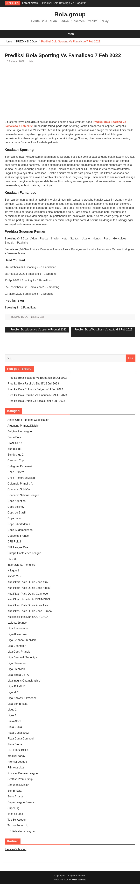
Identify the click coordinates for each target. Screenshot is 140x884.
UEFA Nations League (21, 831)
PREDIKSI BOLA (18, 316)
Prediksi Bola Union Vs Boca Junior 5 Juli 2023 (36, 400)
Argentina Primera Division (24, 425)
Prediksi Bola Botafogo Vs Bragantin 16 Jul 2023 (37, 377)
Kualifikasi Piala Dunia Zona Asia (28, 605)
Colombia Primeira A (20, 483)
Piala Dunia (15, 727)
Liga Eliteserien (17, 663)
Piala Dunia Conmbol (21, 738)
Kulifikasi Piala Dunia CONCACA (28, 616)
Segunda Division (18, 784)
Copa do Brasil (17, 512)
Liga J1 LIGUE (16, 686)
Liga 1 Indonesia (18, 628)
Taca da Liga (15, 813)
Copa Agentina (17, 501)
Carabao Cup (16, 460)
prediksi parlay (16, 755)
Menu (71, 34)
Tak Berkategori (17, 819)
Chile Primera (16, 472)
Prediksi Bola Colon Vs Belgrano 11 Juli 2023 (35, 389)
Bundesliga (14, 448)
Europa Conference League (24, 553)
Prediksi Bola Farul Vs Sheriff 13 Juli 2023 (33, 383)
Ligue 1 (12, 709)
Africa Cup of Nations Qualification (28, 419)
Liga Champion (17, 645)
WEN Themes (79, 879)
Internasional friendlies (21, 564)
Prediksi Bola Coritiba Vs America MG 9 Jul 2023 (37, 395)
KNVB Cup (14, 576)
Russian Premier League (23, 773)
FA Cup (12, 558)
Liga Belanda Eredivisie (22, 640)
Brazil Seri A (15, 443)
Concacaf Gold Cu (19, 489)
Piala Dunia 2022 (18, 732)
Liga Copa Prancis (19, 651)
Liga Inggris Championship (24, 680)
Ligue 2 (12, 715)
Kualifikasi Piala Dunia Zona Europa (30, 611)
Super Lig (13, 808)
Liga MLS (13, 692)
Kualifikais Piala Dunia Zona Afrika (29, 587)
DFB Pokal (14, 541)
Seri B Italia (15, 790)
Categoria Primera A (20, 466)
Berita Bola (14, 437)
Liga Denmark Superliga (22, 657)
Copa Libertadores (19, 524)
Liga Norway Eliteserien (22, 698)
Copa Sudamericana (20, 529)
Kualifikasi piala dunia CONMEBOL (29, 599)
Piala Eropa (15, 744)
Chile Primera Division (21, 477)
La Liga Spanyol (17, 622)
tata (31, 61)
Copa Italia (14, 518)
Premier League (17, 761)
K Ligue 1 (13, 570)
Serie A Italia (15, 796)
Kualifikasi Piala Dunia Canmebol (28, 593)
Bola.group (70, 14)
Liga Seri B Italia (17, 703)
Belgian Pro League (20, 431)
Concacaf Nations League (23, 495)
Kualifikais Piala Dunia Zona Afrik (28, 582)
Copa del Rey (16, 506)
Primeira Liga (37, 316)
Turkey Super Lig (18, 825)
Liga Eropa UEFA (18, 674)
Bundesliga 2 (16, 454)
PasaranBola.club (15, 849)
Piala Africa (14, 721)
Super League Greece (21, 802)
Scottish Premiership (20, 779)
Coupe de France (18, 535)
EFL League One (18, 547)
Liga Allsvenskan (18, 634)
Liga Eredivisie (17, 669)
